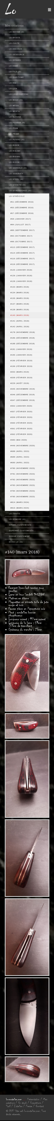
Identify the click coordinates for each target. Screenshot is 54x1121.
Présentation (33, 1099)
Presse (29, 1106)
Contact (40, 1106)
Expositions (35, 1103)
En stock (22, 1103)
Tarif (8, 1106)
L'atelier (18, 1106)
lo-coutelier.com (14, 1099)
